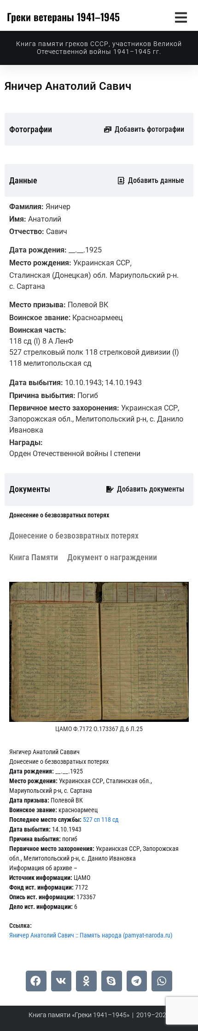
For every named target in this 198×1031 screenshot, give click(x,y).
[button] (181, 17)
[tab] (59, 515)
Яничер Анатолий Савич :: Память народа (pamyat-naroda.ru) (90, 935)
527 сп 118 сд (101, 819)
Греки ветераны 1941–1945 (63, 16)
